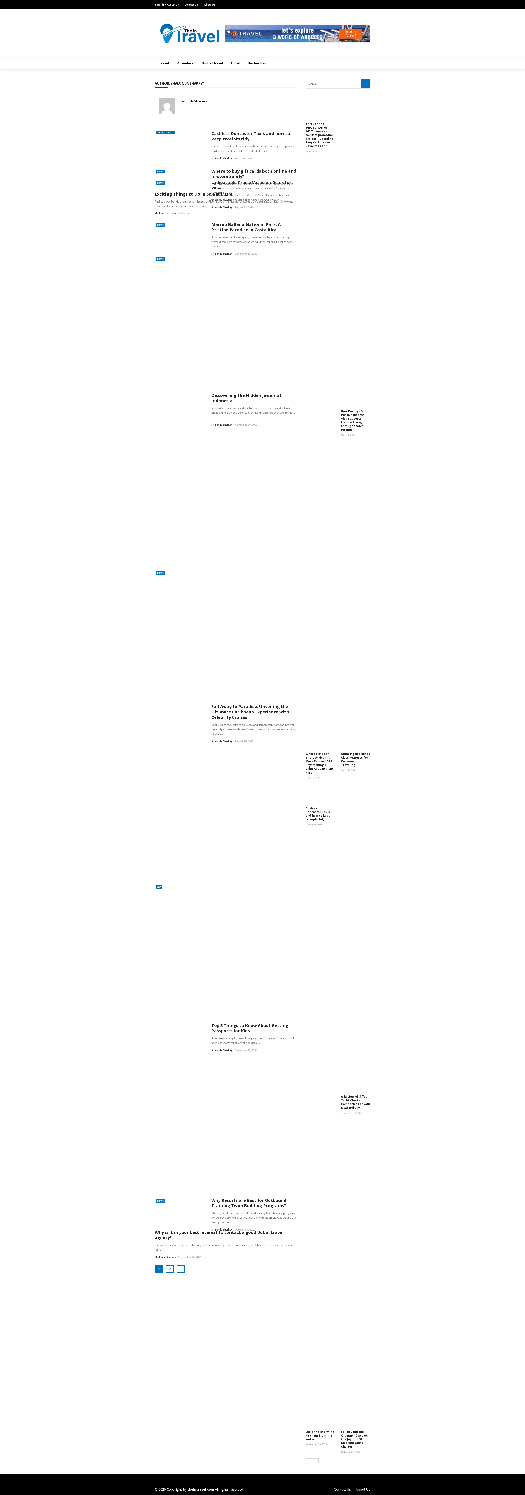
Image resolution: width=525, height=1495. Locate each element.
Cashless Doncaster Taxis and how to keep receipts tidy (250, 136)
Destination (257, 63)
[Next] (316, 1460)
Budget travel (212, 63)
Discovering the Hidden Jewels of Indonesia (246, 398)
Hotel (235, 63)
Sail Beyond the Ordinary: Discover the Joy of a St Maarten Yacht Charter (354, 1439)
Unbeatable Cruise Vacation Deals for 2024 (251, 185)
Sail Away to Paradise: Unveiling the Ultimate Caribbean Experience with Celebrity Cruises (250, 712)
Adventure (185, 63)
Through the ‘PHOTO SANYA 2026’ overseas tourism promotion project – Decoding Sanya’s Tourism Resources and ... (320, 135)
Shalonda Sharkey (193, 101)
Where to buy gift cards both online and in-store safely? (253, 173)
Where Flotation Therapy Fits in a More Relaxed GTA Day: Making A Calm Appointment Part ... (319, 763)
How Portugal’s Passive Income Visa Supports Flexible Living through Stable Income (352, 420)
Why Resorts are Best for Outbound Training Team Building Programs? (248, 1202)
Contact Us (191, 4)
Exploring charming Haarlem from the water (320, 1435)
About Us (209, 4)
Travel (164, 63)
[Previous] (309, 1460)
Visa (159, 886)
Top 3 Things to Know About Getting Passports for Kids (249, 1028)
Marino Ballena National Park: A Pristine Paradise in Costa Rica (246, 227)
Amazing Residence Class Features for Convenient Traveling (355, 759)
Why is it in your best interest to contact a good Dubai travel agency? (219, 1234)
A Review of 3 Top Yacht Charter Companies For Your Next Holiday (355, 1102)
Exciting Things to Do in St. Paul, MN (193, 194)
